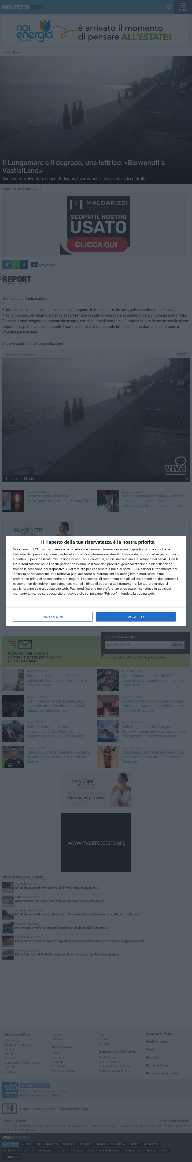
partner (46, 549)
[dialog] (96, 581)
